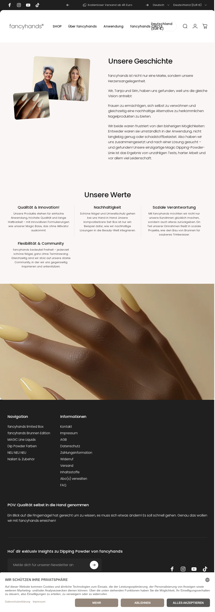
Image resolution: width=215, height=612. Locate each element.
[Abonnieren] (94, 569)
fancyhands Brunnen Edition (29, 433)
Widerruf (66, 459)
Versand (66, 466)
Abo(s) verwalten (73, 479)
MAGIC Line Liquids (22, 440)
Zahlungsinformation (76, 453)
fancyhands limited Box (25, 427)
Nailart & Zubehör (21, 459)
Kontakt (66, 427)
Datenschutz (70, 446)
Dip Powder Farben (22, 446)
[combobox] (161, 5)
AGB (63, 440)
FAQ (63, 485)
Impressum (69, 433)
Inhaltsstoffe (70, 472)
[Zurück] (67, 5)
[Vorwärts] (147, 5)
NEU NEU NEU (17, 453)
